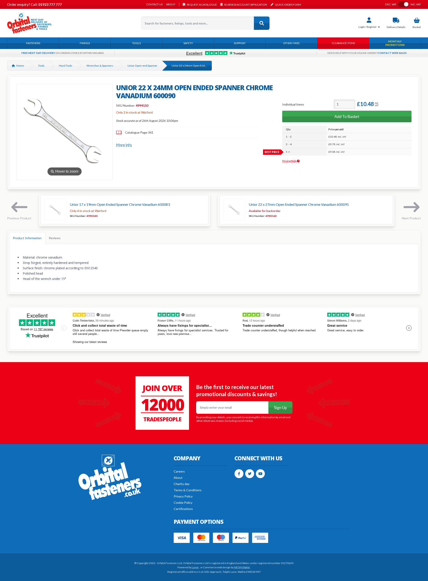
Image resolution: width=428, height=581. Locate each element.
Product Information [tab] (27, 238)
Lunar (195, 567)
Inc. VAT (416, 4)
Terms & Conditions (188, 490)
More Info (124, 145)
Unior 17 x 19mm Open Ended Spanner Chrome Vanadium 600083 (120, 204)
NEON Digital (242, 567)
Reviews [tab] (55, 238)
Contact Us (154, 4)
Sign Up (280, 407)
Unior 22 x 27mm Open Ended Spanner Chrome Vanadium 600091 (299, 204)
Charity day (181, 484)
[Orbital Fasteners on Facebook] (239, 473)
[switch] (403, 4)
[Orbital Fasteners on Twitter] (249, 473)
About (170, 4)
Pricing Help (289, 161)
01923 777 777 (50, 4)
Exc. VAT (390, 4)
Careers (179, 471)
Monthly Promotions (395, 43)
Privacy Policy (183, 496)
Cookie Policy (183, 502)
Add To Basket (346, 116)
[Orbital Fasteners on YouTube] (260, 473)
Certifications (183, 509)
